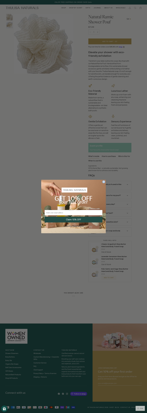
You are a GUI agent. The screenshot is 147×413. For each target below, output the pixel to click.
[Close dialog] (104, 182)
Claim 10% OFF (73, 219)
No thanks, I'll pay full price (73, 226)
